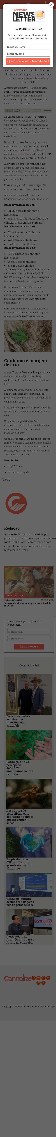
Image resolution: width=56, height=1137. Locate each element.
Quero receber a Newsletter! (28, 61)
